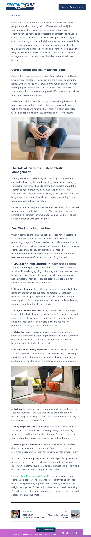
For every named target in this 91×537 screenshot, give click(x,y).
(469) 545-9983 (43, 476)
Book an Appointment (72, 7)
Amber (16, 15)
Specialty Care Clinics (22, 476)
